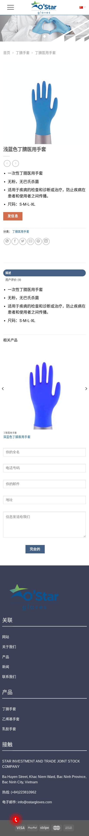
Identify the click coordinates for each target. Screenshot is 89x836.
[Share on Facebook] (15, 241)
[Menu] (10, 7)
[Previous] (3, 397)
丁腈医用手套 (45, 53)
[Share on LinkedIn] (46, 241)
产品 (5, 657)
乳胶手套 (9, 729)
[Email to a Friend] (30, 241)
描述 (8, 272)
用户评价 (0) (13, 279)
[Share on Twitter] (22, 241)
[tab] (44, 272)
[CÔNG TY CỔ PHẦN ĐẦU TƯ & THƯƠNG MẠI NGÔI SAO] (44, 7)
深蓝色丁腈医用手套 (16, 437)
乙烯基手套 (10, 719)
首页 (6, 53)
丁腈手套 (23, 53)
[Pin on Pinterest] (38, 241)
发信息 (13, 216)
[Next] (86, 397)
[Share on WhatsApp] (7, 241)
